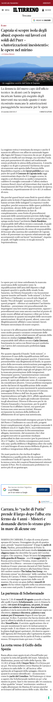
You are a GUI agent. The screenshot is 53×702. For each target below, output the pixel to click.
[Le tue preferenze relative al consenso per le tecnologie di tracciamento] (48, 697)
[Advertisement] (19, 132)
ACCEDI (48, 10)
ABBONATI (47, 3)
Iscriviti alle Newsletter (9, 3)
